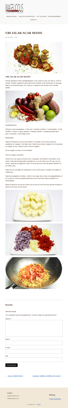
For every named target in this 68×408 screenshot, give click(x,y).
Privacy (39, 404)
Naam (7, 339)
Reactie (8, 319)
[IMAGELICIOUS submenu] (17, 16)
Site (6, 356)
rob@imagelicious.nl (13, 398)
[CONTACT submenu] (37, 19)
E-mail (8, 347)
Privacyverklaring (55, 399)
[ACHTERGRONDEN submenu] (61, 16)
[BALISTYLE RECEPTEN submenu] (35, 16)
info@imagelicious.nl (13, 396)
